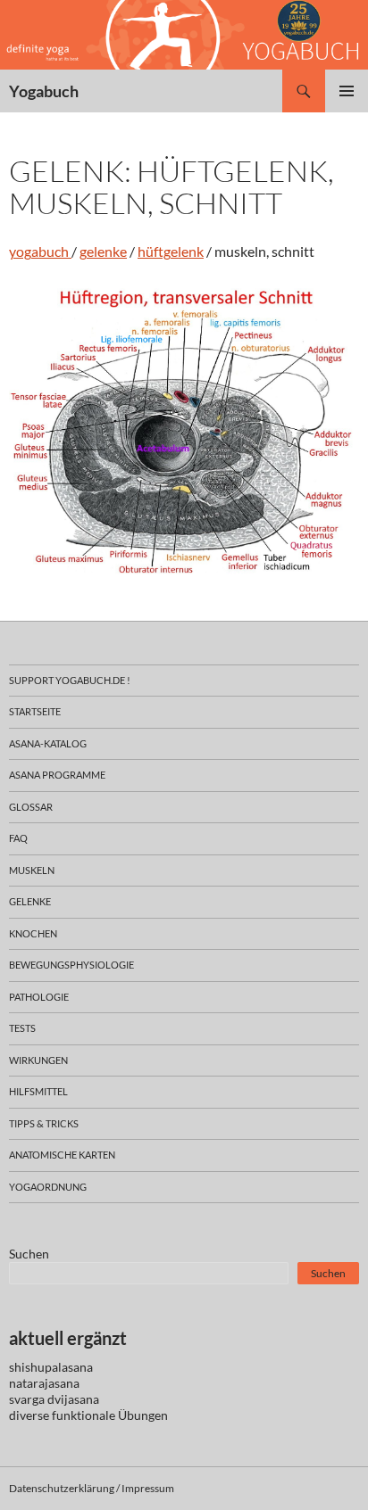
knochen (33, 933)
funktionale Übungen (110, 1415)
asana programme (57, 774)
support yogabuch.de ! (69, 680)
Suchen (29, 1253)
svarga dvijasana (54, 1399)
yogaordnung (48, 1186)
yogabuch (40, 251)
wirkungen (38, 1060)
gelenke (103, 251)
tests (22, 1028)
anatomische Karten (62, 1154)
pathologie (39, 997)
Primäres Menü (346, 91)
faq (18, 838)
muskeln (31, 870)
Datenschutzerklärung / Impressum (91, 1488)
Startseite (35, 711)
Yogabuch (44, 91)
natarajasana (44, 1382)
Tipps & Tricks (44, 1123)
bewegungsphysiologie (71, 964)
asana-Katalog (48, 743)
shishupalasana (51, 1366)
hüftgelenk (171, 251)
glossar (31, 807)
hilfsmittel (38, 1091)
